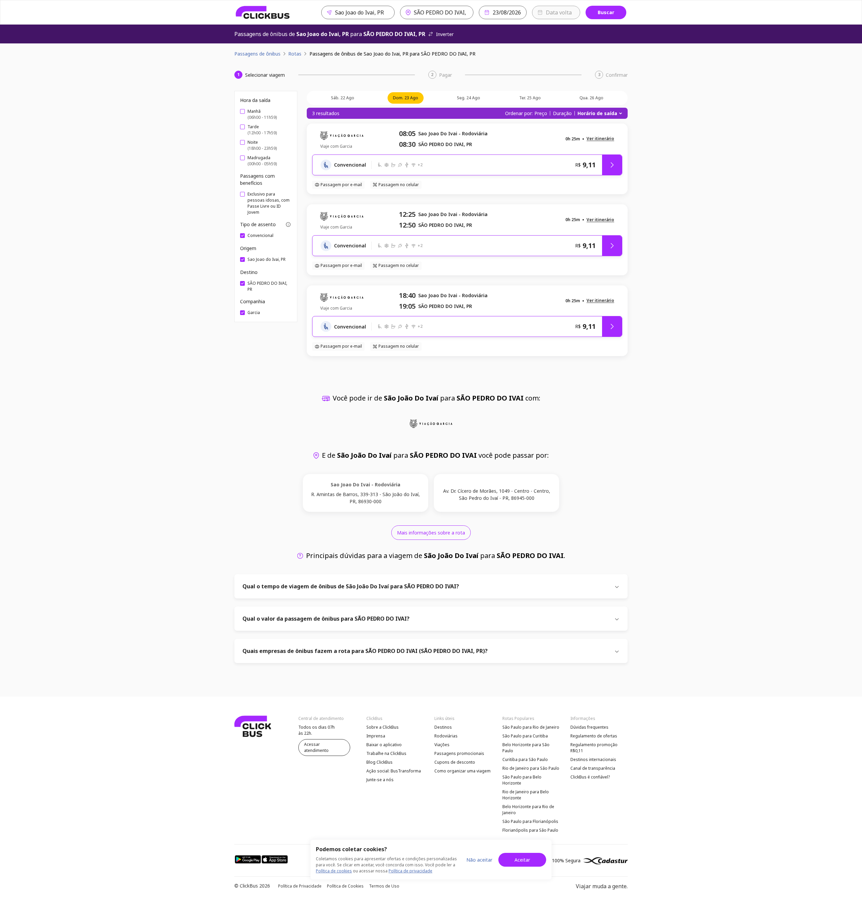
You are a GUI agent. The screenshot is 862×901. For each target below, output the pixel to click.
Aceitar (522, 860)
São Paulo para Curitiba (525, 736)
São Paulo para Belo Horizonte (521, 780)
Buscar (606, 12)
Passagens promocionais (459, 753)
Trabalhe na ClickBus (386, 753)
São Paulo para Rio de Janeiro (530, 727)
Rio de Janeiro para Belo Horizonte (525, 795)
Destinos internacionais (593, 759)
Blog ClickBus (379, 762)
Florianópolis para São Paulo (530, 830)
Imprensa (375, 736)
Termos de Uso (384, 886)
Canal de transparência (592, 768)
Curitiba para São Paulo (525, 759)
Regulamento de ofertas (593, 736)
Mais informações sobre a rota (431, 532)
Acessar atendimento (316, 747)
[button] (600, 139)
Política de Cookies (345, 886)
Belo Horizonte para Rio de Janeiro (528, 810)
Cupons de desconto (454, 762)
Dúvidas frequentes (589, 727)
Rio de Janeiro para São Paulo (530, 768)
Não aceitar (479, 860)
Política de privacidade (410, 871)
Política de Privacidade (300, 886)
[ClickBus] (263, 12)
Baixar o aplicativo (384, 745)
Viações (442, 745)
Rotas (294, 53)
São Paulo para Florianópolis (530, 821)
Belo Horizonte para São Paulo (526, 748)
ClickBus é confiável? (590, 777)
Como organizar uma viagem (462, 771)
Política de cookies (334, 871)
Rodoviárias (446, 736)
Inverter (445, 34)
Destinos (443, 727)
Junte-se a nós (380, 780)
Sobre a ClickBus (382, 727)
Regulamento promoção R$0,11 (594, 748)
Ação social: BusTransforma (393, 771)
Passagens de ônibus (257, 53)
